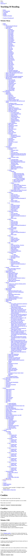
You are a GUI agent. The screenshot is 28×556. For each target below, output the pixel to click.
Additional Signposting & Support (15, 297)
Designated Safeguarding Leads (14, 290)
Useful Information (10, 418)
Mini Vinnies (11, 124)
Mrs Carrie (10, 48)
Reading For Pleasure (18, 177)
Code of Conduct (11, 426)
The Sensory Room (12, 370)
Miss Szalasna (11, 64)
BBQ (9, 375)
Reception (10, 438)
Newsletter (10, 476)
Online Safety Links (12, 275)
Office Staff (10, 69)
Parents (4, 388)
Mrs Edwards (11, 58)
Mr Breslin (10, 29)
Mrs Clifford (10, 35)
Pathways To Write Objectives (20, 185)
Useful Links (8, 429)
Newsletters (8, 385)
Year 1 (9, 443)
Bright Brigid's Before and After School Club (15, 405)
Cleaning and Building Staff (14, 71)
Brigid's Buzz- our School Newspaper (19, 190)
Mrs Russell (10, 34)
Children (5, 430)
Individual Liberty (12, 97)
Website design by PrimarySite (9, 489)
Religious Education (12, 147)
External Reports (9, 270)
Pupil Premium (9, 288)
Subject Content (14, 224)
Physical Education (12, 252)
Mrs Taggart (10, 32)
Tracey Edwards (11, 79)
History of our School (10, 73)
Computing (10, 259)
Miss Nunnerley (11, 59)
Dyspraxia (10, 364)
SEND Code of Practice (13, 355)
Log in (2, 2)
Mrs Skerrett (10, 41)
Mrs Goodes (10, 36)
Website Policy (6, 485)
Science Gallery (14, 200)
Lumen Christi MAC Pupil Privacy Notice (14, 409)
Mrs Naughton (11, 40)
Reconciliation (14, 134)
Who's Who (8, 28)
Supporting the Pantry (15, 120)
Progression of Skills (15, 206)
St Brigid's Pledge (14, 249)
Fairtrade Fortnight (15, 119)
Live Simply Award (12, 111)
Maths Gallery (14, 168)
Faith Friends (11, 126)
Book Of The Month (20, 178)
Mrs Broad (10, 49)
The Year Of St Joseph (13, 141)
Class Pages (8, 431)
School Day (10, 424)
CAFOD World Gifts (15, 117)
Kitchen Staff (11, 68)
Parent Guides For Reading (19, 179)
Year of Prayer (11, 106)
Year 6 (9, 466)
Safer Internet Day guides (11, 411)
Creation (10, 144)
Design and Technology (13, 211)
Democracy (10, 95)
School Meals (11, 423)
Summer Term (14, 437)
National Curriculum (15, 239)
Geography (10, 149)
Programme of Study (15, 207)
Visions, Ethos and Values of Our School (14, 72)
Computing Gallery (15, 266)
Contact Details (9, 27)
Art (9, 202)
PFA (7, 402)
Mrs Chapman (11, 30)
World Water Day (14, 116)
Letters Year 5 (8, 391)
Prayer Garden (14, 118)
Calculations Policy (15, 164)
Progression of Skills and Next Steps (18, 153)
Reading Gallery (17, 181)
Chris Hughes (11, 82)
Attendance (8, 399)
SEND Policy (11, 356)
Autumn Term (14, 435)
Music (9, 235)
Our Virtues (10, 140)
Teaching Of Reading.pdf (8, 18)
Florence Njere (11, 84)
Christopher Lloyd (12, 83)
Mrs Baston (10, 44)
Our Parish (10, 130)
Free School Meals (9, 406)
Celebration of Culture (13, 125)
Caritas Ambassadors (12, 123)
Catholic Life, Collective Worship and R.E (17, 283)
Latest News (8, 383)
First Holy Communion (16, 136)
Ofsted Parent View (12, 427)
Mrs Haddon (11, 38)
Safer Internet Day (12, 281)
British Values (8, 93)
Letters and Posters (12, 403)
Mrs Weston (10, 54)
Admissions (8, 92)
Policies (10, 145)
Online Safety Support (10, 272)
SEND (7, 301)
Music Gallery (14, 241)
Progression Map (14, 222)
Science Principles (14, 197)
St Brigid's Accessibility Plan (14, 357)
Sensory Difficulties (12, 368)
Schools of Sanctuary (12, 110)
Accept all (8, 505)
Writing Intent (16, 184)
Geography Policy (14, 150)
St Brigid (10, 105)
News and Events (6, 378)
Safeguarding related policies (14, 294)
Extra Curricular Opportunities (12, 382)
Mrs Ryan (10, 61)
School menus (9, 412)
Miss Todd (10, 62)
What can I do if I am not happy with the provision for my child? (18, 318)
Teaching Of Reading (7, 15)
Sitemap (4, 482)
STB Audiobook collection (16, 191)
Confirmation (13, 137)
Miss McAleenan (11, 42)
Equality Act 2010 (12, 269)
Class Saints (10, 127)
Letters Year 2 (8, 395)
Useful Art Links (14, 208)
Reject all (3, 505)
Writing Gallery (17, 188)
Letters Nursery (9, 398)
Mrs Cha (10, 47)
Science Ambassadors (15, 201)
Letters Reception (9, 397)
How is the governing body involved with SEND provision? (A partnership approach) (19, 337)
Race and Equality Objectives (14, 268)
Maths (9, 158)
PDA (9, 371)
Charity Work (11, 131)
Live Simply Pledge (15, 112)
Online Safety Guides (12, 274)
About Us (5, 24)
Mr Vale (10, 50)
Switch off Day (14, 115)
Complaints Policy (12, 284)
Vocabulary (13, 165)
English (4, 13)
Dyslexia (10, 367)
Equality (7, 267)
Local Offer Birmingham (11, 408)
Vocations (10, 143)
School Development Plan (11, 299)
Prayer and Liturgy (12, 132)
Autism (9, 362)
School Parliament (9, 471)
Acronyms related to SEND (14, 358)
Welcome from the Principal (11, 25)
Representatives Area (10, 90)
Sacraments (10, 133)
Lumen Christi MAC (10, 75)
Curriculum (5, 12)
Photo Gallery (14, 209)
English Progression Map (19, 173)
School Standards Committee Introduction (14, 76)
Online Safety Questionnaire (14, 280)
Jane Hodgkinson (11, 81)
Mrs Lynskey (11, 31)
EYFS (9, 432)
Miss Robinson (11, 45)
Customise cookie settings (16, 505)
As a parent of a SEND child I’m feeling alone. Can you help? (17, 321)
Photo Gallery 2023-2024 (13, 477)
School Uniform (9, 413)
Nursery (10, 433)
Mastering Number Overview (17, 167)
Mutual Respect (11, 98)
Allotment (13, 122)
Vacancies (8, 386)
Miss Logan (10, 57)
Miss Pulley (10, 56)
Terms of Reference (12, 404)
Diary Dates (8, 379)
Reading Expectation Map (19, 174)
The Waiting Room (10, 417)
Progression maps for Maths (16, 160)
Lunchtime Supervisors (13, 70)
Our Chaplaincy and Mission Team (15, 104)
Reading (5, 14)
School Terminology (12, 420)
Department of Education (13, 425)
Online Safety (11, 295)
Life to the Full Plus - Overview (17, 245)
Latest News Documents (11, 384)
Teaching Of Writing (18, 186)
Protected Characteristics (16, 250)
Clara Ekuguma (11, 88)
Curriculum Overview (15, 205)
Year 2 (9, 447)
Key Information (6, 11)
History (9, 219)
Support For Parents (10, 416)
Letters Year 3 (8, 394)
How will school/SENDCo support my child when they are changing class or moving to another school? (19, 315)
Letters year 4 (8, 392)
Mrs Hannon (11, 37)
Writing (12, 183)
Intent (12, 151)
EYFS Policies (11, 286)
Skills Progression (14, 240)
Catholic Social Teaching (13, 107)
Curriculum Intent (14, 159)
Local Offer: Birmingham (13, 354)
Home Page (3, 3)
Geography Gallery (15, 157)
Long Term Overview (15, 246)
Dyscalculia (10, 365)
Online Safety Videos (12, 276)
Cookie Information (7, 484)
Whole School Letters (10, 389)
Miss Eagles (10, 63)
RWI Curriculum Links (18, 180)
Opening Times (9, 410)
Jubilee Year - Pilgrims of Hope (14, 109)
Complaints (10, 419)
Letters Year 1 (8, 396)
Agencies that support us (13, 296)
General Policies (11, 287)
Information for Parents (13, 273)
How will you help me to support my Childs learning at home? (18, 306)
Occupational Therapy (13, 376)
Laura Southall (11, 89)
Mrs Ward (10, 55)
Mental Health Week (15, 247)
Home (4, 9)
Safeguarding (8, 289)
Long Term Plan (14, 152)
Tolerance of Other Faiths (13, 99)
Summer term (13, 456)
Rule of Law (11, 96)
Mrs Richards (11, 52)
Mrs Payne (10, 65)
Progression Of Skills (15, 195)
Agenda (10, 473)
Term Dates (8, 401)
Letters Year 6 (8, 390)
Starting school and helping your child (13, 415)
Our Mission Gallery (12, 103)
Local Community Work (16, 113)
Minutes (10, 474)
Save (12, 554)
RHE (9, 242)
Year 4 (9, 457)
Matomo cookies (7, 533)
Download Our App (7, 479)
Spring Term (13, 436)
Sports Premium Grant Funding (12, 377)
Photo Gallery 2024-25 (13, 472)
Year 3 (9, 452)
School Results (9, 300)
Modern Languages (12, 228)
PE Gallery (13, 258)
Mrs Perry (10, 43)
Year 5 (9, 461)
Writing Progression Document (20, 187)
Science (10, 192)
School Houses (11, 139)
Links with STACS (12, 129)
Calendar (7, 381)
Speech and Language (12, 369)
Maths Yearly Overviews (16, 166)
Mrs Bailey (10, 51)
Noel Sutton (10, 86)
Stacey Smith (11, 85)
